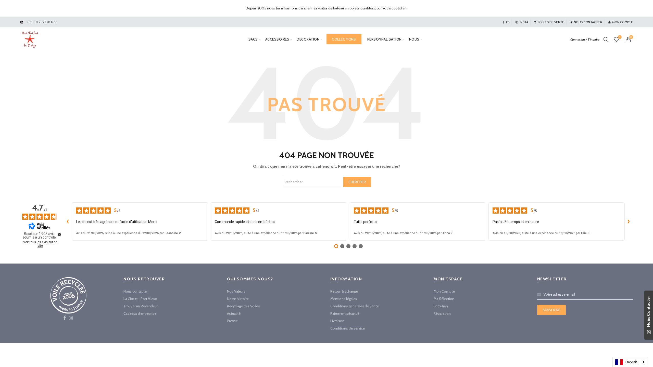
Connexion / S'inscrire (584, 39)
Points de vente (551, 22)
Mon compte (622, 22)
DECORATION (308, 39)
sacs (253, 39)
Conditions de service (347, 328)
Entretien (441, 306)
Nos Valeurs (236, 291)
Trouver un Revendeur (140, 306)
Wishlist (619, 37)
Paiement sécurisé (344, 313)
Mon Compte (444, 291)
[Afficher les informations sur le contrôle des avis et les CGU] (59, 234)
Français (631, 362)
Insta (524, 22)
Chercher (357, 182)
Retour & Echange (344, 291)
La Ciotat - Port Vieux (140, 298)
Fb (507, 22)
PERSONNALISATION (384, 39)
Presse (232, 321)
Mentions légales (343, 298)
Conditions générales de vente (354, 306)
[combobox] (326, 182)
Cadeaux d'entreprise (139, 313)
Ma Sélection (444, 298)
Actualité (234, 313)
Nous (414, 39)
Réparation (442, 313)
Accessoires (277, 39)
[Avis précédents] (67, 221)
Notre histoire (238, 298)
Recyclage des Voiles (243, 306)
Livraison (337, 321)
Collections (344, 39)
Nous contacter (588, 22)
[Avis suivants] (628, 221)
